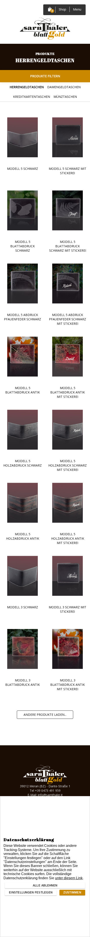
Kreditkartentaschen (31, 97)
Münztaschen (65, 97)
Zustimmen (72, 892)
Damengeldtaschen (64, 87)
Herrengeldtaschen (27, 87)
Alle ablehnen (45, 885)
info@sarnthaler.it (50, 795)
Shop (62, 9)
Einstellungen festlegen (30, 892)
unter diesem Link (69, 878)
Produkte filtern (45, 76)
